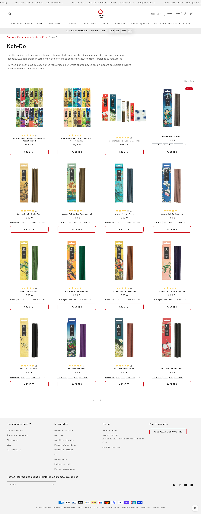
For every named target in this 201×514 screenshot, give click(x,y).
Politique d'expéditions (65, 445)
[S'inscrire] (53, 484)
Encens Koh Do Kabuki (172, 136)
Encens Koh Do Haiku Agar (29, 214)
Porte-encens (55, 23)
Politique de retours (63, 450)
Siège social (12, 440)
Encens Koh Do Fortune (172, 369)
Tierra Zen (47, 508)
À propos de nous (15, 430)
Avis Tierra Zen (14, 450)
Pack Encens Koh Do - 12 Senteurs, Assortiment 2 (29, 140)
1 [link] (93, 400)
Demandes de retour (64, 430)
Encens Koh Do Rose (29, 291)
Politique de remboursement (64, 508)
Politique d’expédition (130, 508)
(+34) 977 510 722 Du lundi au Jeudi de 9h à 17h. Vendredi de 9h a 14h (123, 438)
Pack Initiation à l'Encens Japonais (124, 141)
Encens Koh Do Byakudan (76, 291)
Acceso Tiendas (172, 14)
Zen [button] (165, 145)
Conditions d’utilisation (110, 508)
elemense (71, 23)
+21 (185, 145)
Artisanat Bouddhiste (164, 23)
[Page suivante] (108, 400)
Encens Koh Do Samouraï (124, 291)
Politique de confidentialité (88, 508)
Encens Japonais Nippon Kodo (32, 37)
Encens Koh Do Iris (76, 369)
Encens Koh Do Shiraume (171, 214)
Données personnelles (64, 469)
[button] (10, 14)
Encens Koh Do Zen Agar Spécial (77, 214)
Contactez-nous (109, 430)
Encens (40, 23)
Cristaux (106, 23)
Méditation (120, 23)
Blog (9, 445)
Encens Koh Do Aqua (124, 214)
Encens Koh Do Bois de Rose (172, 291)
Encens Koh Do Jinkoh (124, 369)
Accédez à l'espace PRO (168, 432)
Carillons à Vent (89, 23)
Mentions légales (159, 508)
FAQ (56, 455)
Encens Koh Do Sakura (29, 369)
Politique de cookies (63, 464)
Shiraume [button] (178, 145)
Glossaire (58, 435)
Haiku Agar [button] (157, 145)
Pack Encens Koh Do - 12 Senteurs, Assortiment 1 (77, 140)
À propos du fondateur (17, 435)
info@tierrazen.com (111, 447)
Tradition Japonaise (139, 23)
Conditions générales (64, 440)
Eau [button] (170, 145)
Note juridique (60, 459)
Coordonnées (145, 508)
